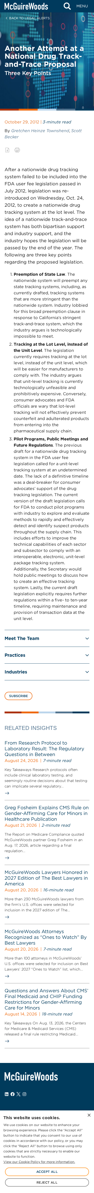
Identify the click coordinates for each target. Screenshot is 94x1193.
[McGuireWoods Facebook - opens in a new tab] (12, 1094)
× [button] (89, 1115)
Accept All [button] (47, 1172)
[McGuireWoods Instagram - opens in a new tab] (24, 1094)
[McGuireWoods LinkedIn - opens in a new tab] (7, 1094)
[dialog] (47, 1151)
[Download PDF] (7, 150)
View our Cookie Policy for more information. (39, 1162)
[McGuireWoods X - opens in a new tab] (18, 1094)
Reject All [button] (47, 1182)
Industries (16, 672)
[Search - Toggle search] (67, 6)
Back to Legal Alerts (29, 18)
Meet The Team (22, 638)
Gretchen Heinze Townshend (40, 130)
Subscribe (18, 696)
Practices (15, 655)
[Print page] (17, 150)
